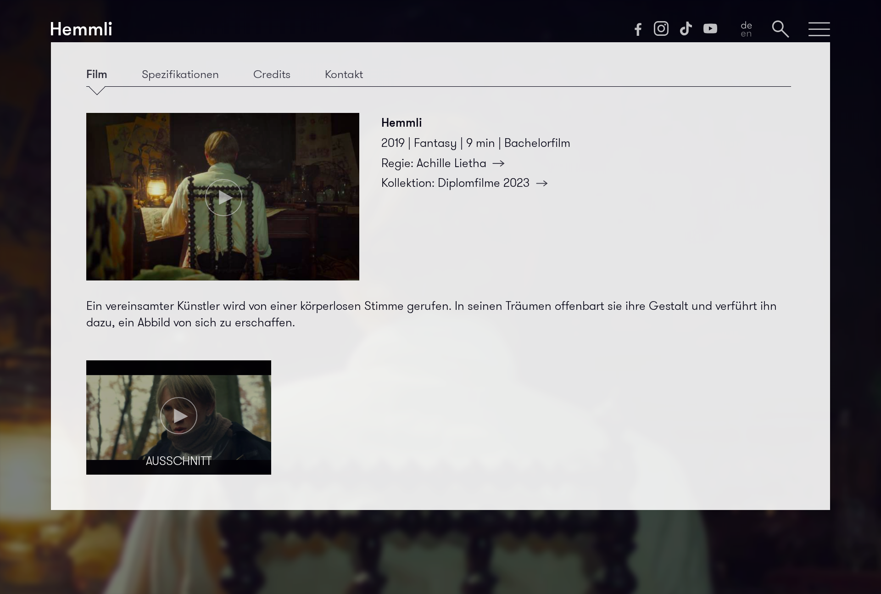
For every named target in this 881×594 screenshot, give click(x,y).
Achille (451, 163)
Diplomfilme (484, 182)
